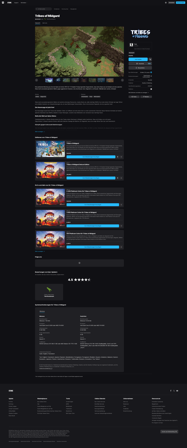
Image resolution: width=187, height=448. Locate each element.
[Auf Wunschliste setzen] (121, 156)
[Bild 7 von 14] (101, 80)
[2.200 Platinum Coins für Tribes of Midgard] (50, 197)
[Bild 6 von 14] (92, 80)
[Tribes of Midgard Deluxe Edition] (50, 170)
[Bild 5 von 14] (84, 80)
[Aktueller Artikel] (49, 80)
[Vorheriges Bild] (36, 80)
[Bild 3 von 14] (66, 80)
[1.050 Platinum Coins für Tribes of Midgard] (50, 218)
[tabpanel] (79, 331)
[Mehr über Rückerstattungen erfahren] (151, 76)
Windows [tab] (42, 311)
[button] (79, 132)
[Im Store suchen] (36, 8)
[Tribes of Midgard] (50, 149)
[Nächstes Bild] (122, 80)
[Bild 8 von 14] (110, 80)
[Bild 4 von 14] (75, 80)
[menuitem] (56, 8)
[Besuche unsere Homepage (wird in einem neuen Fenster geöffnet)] (79, 263)
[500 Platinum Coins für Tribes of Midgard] (50, 239)
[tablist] (79, 311)
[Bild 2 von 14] (58, 80)
